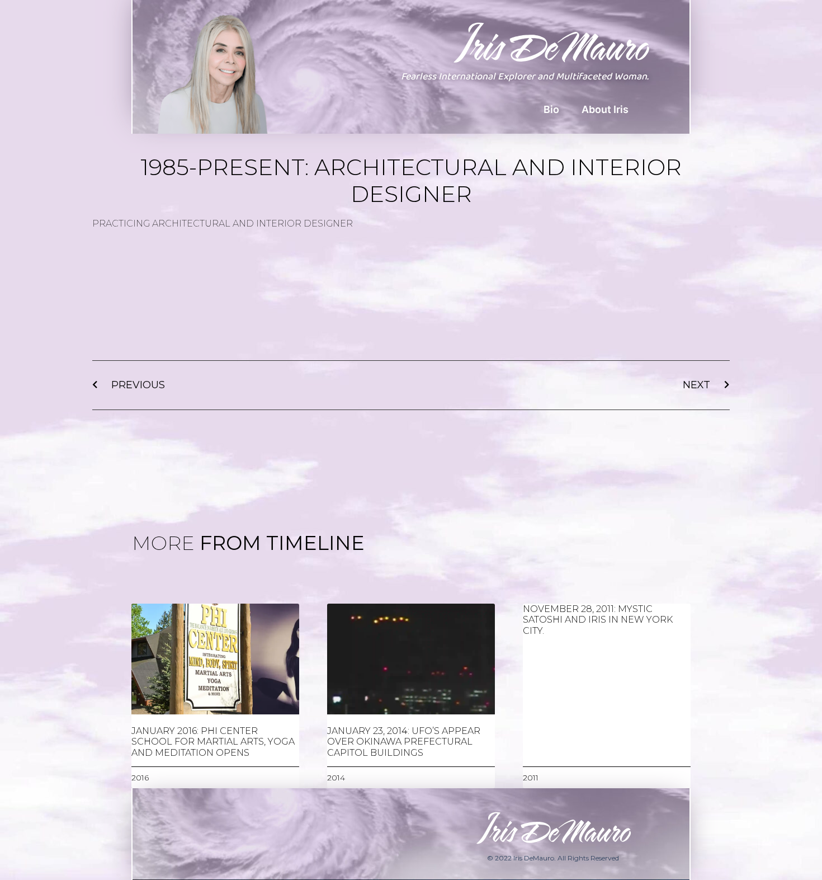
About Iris (605, 109)
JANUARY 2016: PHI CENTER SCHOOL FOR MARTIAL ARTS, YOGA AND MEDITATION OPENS (213, 741)
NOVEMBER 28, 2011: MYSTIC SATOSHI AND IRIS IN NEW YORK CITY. (598, 620)
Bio (551, 109)
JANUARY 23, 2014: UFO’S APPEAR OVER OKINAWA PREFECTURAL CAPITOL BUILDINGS (403, 741)
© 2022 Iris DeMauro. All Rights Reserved (553, 858)
